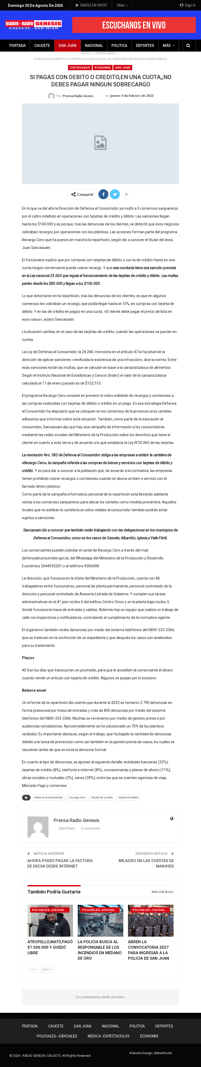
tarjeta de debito (128, 797)
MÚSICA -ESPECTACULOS (109, 1036)
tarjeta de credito (102, 797)
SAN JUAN (67, 45)
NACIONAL (94, 45)
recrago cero (77, 797)
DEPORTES (145, 45)
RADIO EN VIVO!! (93, 5)
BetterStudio (163, 1053)
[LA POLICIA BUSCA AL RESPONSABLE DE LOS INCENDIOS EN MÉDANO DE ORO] (100, 921)
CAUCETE (42, 45)
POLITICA (119, 45)
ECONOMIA (102, 67)
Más (121, 5)
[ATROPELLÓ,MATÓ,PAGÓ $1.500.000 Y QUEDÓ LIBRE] (50, 921)
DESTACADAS (80, 67)
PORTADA (17, 45)
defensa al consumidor (48, 797)
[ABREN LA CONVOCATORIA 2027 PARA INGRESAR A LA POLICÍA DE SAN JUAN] (151, 921)
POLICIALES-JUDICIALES (50, 910)
